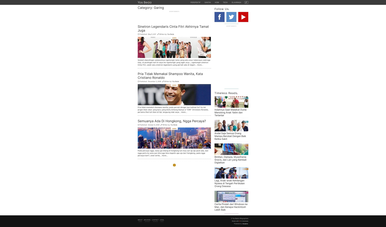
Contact (155, 220)
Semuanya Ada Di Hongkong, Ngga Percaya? (172, 121)
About (140, 220)
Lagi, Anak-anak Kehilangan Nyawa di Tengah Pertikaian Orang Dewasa (231, 178)
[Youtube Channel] (243, 17)
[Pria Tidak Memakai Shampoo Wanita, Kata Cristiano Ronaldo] (174, 94)
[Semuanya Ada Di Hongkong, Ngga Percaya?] (174, 138)
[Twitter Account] (231, 17)
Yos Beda (170, 34)
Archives (147, 220)
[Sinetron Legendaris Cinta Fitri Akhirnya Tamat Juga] (174, 47)
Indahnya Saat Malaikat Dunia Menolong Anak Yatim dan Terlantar (231, 107)
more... (200, 65)
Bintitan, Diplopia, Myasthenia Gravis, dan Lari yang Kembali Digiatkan (231, 154)
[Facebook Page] (220, 17)
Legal (162, 220)
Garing (174, 37)
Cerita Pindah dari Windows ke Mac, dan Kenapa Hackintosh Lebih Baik (231, 201)
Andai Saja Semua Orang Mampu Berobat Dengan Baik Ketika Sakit (231, 130)
